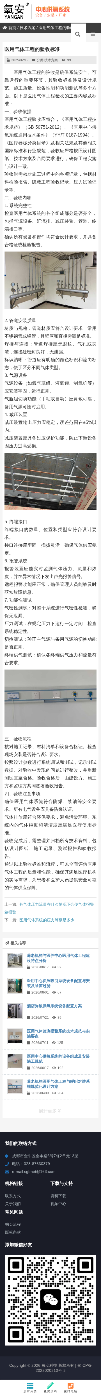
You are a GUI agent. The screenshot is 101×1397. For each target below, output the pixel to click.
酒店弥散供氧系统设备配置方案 (54, 1006)
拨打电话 (70, 1391)
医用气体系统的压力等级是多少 (46, 920)
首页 (12, 27)
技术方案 (27, 27)
